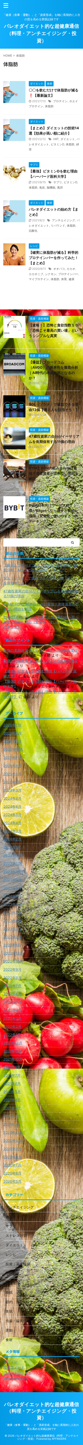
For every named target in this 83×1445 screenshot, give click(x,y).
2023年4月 (12, 920)
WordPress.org (15, 1378)
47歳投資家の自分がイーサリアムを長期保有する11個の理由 (40, 593)
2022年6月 (12, 994)
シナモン (50, 274)
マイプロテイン (39, 279)
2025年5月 (12, 774)
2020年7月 (12, 1165)
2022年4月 (12, 1010)
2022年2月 (12, 1026)
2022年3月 (12, 1018)
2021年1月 (11, 1124)
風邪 (60, 187)
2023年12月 (13, 855)
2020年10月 (13, 1140)
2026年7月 (12, 725)
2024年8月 (12, 798)
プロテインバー (68, 274)
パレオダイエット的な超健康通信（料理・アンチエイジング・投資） (41, 33)
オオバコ (59, 268)
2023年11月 (12, 863)
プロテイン (60, 101)
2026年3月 (12, 741)
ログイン (10, 1362)
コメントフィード (17, 1373)
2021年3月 (12, 1108)
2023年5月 (12, 912)
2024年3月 (12, 831)
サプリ (57, 182)
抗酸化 (33, 230)
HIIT (56, 139)
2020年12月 (13, 1132)
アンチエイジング (63, 220)
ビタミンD (57, 144)
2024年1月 (12, 847)
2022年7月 (12, 986)
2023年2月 (12, 937)
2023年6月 (12, 904)
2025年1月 (12, 782)
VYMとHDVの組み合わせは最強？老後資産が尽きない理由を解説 (53, 473)
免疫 (42, 187)
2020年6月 (12, 1173)
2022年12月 (13, 953)
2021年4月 (12, 1100)
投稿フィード (14, 1367)
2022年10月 (13, 961)
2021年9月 (12, 1067)
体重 (64, 279)
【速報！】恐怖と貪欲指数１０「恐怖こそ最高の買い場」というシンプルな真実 (53, 330)
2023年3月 (12, 929)
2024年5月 (12, 814)
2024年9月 (12, 790)
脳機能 (51, 187)
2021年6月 (12, 1083)
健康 (71, 279)
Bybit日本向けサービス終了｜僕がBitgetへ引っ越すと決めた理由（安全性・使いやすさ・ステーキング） (41, 622)
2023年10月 (13, 872)
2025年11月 (12, 757)
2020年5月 (12, 1181)
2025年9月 (12, 766)
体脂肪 (49, 106)
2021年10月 (12, 1059)
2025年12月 (13, 749)
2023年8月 (12, 888)
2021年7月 (12, 1075)
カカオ (71, 268)
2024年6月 (12, 806)
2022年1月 (12, 1034)
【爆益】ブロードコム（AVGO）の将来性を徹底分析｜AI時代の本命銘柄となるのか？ (40, 567)
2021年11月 (12, 1051)
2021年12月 (12, 1043)
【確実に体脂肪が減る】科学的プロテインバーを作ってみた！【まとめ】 (53, 257)
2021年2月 (12, 1116)
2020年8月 (12, 1157)
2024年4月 (12, 823)
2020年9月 (12, 1149)
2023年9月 (12, 880)
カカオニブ (36, 274)
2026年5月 (12, 733)
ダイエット (67, 139)
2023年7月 (12, 896)
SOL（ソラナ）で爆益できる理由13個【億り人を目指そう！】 (40, 580)
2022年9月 (12, 969)
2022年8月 (12, 977)
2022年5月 (12, 1002)
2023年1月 (12, 945)
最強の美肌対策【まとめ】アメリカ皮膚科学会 (40, 650)
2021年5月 (12, 1092)
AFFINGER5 (59, 1438)
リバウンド (58, 225)
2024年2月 (12, 839)
